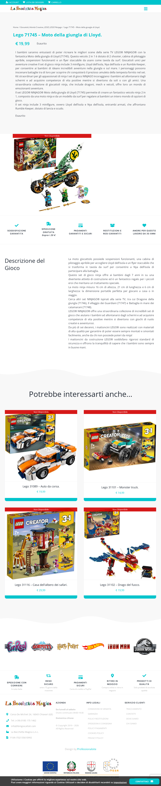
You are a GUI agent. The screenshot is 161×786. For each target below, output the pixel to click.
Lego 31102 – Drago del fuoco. (120, 585)
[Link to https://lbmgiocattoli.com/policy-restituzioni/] (112, 225)
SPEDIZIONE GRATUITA (49, 232)
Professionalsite (86, 749)
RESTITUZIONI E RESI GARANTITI (112, 232)
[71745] (52, 173)
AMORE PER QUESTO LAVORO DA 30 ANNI (144, 232)
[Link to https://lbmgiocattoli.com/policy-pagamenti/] (80, 225)
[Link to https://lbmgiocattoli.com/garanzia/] (17, 225)
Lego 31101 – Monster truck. (120, 487)
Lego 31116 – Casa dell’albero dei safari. (41, 585)
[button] (7, 646)
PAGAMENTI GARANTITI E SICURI (80, 232)
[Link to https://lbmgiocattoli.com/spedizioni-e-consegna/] (48, 224)
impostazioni (120, 782)
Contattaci (142, 781)
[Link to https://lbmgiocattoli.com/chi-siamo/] (144, 225)
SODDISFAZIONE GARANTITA (16, 232)
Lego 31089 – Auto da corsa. (41, 486)
